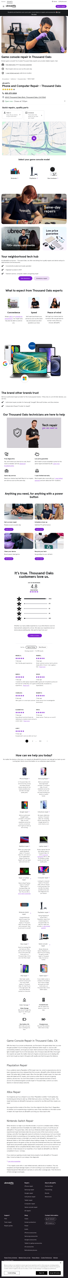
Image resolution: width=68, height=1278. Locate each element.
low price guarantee (26, 65)
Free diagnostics (11, 65)
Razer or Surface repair (24, 879)
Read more (42, 667)
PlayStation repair (43, 912)
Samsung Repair (43, 778)
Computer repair (43, 878)
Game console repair (43, 945)
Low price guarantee (14, 1161)
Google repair (24, 812)
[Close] (61, 1263)
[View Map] (34, 138)
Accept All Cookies (55, 1273)
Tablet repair (43, 976)
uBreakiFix (10, 1)
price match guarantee (24, 893)
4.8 (14, 89)
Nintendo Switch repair (24, 913)
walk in (11, 316)
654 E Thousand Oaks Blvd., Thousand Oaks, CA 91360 (25, 97)
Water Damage (23, 1005)
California (13, 79)
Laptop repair (43, 846)
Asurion (3, 1)
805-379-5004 (11, 93)
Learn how (56, 463)
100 (40, 741)
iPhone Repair (24, 778)
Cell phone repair (43, 812)
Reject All (41, 1273)
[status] (27, 663)
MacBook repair (24, 846)
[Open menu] (3, 6)
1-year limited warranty (12, 73)
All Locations (5, 79)
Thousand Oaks (22, 79)
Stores (55, 1)
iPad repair (24, 976)
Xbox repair (23, 944)
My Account (63, 1)
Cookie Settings (12, 1273)
